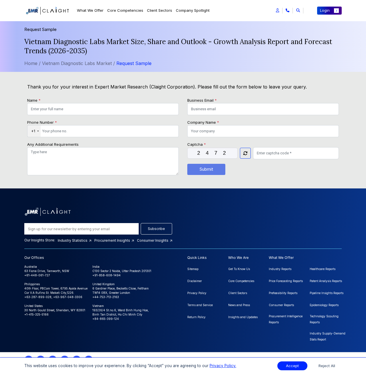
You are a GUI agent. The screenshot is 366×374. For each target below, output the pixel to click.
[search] (298, 10)
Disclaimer (194, 281)
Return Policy (196, 317)
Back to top (14, 352)
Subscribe (156, 229)
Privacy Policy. (223, 365)
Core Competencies (125, 10)
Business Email (202, 100)
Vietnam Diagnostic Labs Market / (79, 63)
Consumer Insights (153, 240)
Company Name (203, 122)
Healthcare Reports (322, 269)
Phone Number (42, 122)
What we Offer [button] (90, 10)
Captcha (196, 144)
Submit (206, 169)
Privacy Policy (196, 293)
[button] (277, 10)
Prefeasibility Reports (283, 293)
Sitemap (192, 269)
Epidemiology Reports (324, 305)
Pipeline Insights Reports (326, 293)
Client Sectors (159, 10)
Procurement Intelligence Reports (286, 319)
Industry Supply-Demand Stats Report (327, 336)
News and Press (239, 305)
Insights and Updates (243, 317)
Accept (292, 366)
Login (325, 10)
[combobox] (34, 131)
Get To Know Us (239, 269)
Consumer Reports (281, 305)
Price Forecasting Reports (286, 281)
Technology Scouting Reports (324, 319)
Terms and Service (200, 305)
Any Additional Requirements (53, 144)
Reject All (327, 366)
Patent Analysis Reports (326, 281)
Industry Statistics (73, 240)
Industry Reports (280, 269)
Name (34, 100)
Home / (32, 63)
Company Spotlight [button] (193, 10)
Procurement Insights (112, 240)
